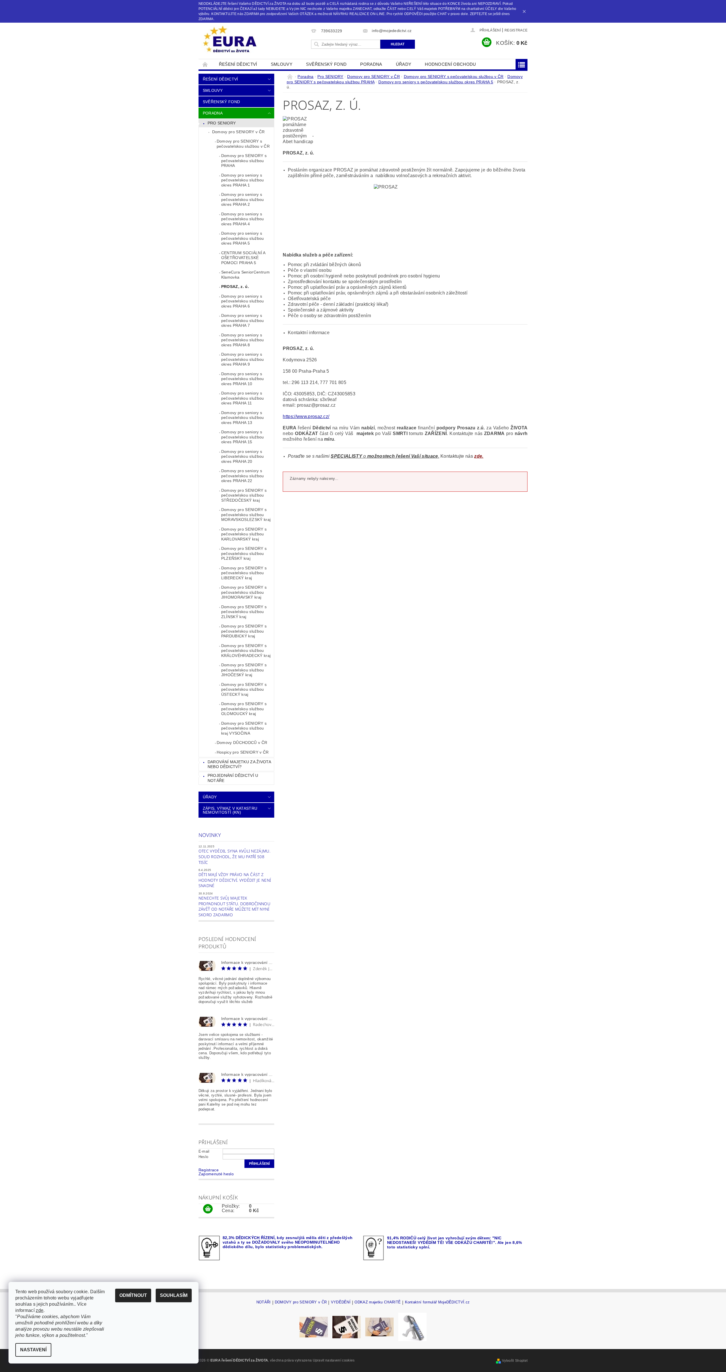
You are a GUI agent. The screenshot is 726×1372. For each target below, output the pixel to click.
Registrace (516, 30)
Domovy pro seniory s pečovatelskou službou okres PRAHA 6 (242, 301)
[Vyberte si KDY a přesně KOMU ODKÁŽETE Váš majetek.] (412, 1327)
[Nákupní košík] (208, 1209)
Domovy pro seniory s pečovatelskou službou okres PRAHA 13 (242, 417)
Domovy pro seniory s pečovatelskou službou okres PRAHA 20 (242, 456)
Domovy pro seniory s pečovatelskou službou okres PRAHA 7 (242, 320)
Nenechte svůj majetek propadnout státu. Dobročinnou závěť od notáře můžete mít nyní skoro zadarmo (234, 906)
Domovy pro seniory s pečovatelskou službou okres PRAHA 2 (242, 199)
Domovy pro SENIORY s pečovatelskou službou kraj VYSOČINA (244, 728)
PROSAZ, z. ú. (235, 286)
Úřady (403, 64)
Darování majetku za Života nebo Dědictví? (239, 764)
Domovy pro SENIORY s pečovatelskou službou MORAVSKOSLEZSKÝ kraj (246, 514)
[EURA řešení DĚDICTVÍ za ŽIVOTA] (229, 40)
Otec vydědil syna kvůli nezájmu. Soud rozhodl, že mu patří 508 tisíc (234, 856)
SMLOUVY (281, 64)
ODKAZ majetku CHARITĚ (377, 1302)
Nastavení (33, 1349)
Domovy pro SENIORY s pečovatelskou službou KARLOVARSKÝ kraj (244, 534)
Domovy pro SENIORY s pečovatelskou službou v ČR (243, 144)
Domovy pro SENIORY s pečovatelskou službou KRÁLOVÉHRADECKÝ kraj (246, 650)
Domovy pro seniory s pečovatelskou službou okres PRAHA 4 (242, 219)
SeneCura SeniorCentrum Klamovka (245, 274)
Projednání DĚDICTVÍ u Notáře (233, 778)
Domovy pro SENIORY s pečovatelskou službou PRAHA (244, 160)
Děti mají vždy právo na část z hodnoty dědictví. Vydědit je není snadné (235, 880)
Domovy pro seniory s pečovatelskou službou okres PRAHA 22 (242, 475)
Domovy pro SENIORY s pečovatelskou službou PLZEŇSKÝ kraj (244, 553)
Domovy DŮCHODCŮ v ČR (242, 742)
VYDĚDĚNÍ (341, 1302)
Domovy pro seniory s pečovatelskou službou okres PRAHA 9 (242, 359)
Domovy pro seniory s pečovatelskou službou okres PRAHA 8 (242, 340)
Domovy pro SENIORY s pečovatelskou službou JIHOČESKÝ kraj (244, 670)
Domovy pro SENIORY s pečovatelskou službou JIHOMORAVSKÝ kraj (244, 592)
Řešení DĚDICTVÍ (238, 64)
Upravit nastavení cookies (334, 1360)
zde (39, 1310)
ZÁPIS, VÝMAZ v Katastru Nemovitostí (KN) (230, 810)
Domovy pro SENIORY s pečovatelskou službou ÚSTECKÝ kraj (244, 689)
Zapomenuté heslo (216, 1174)
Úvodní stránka (205, 64)
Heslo (203, 1157)
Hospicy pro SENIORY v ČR (243, 752)
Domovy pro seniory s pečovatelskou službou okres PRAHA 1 (242, 180)
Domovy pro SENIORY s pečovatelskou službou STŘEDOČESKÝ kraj (244, 495)
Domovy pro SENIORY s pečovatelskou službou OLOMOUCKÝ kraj (244, 708)
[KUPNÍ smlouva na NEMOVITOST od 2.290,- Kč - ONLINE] (379, 1327)
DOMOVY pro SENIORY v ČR (301, 1302)
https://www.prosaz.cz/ (306, 416)
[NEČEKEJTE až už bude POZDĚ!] (313, 1327)
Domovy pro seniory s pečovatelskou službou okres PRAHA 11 (242, 398)
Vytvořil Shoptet (514, 1361)
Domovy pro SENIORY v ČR (238, 132)
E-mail (204, 1151)
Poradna (371, 64)
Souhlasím (173, 1295)
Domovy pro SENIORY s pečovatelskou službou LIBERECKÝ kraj (244, 573)
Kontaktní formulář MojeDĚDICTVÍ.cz (437, 1302)
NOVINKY (210, 835)
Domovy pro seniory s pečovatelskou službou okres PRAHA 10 (242, 379)
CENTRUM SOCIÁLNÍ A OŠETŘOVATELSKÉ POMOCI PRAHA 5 (243, 258)
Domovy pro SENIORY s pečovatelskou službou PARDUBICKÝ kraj (244, 631)
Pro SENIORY (222, 123)
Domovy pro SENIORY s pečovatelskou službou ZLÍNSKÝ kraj (244, 612)
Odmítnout (133, 1295)
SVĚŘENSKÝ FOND (326, 64)
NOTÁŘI (263, 1302)
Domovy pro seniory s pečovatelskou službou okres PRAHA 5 (242, 238)
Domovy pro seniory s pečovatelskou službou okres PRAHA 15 (242, 437)
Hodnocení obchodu (450, 64)
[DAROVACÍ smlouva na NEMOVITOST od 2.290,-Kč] (346, 1327)
